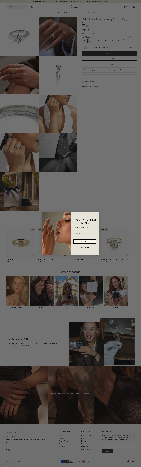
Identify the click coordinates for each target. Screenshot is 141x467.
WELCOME (84, 241)
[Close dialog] (97, 214)
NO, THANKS (85, 247)
